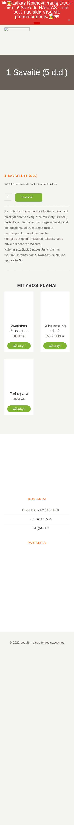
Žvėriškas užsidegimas (18, 328)
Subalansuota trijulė (55, 328)
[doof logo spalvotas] (17, 29)
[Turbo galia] (18, 373)
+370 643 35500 (40, 519)
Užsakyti (27, 197)
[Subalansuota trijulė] (55, 306)
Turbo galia (19, 393)
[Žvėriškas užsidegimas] (18, 306)
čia (21, 260)
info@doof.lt (40, 528)
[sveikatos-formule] (37, 133)
